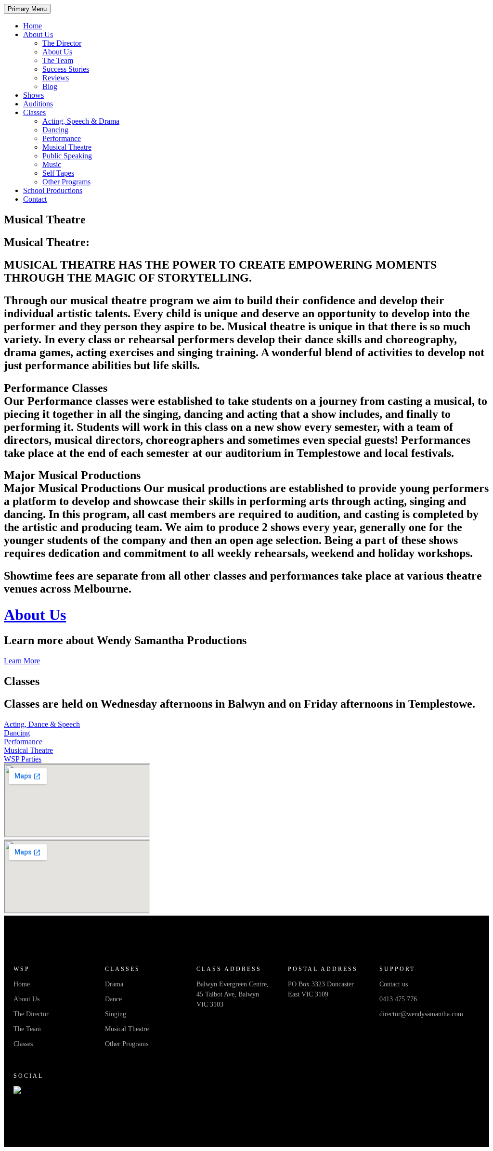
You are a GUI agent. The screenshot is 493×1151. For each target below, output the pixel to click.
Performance (61, 138)
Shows (33, 95)
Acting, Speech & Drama (80, 121)
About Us (38, 34)
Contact (35, 199)
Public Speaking (67, 156)
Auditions (38, 104)
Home (32, 26)
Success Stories (65, 69)
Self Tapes (58, 173)
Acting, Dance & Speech (42, 724)
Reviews (55, 78)
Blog (49, 86)
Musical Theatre (66, 147)
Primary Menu (27, 9)
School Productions (52, 190)
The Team (57, 60)
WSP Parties (22, 759)
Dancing (55, 130)
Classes (34, 112)
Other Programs (66, 182)
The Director (61, 43)
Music (51, 164)
